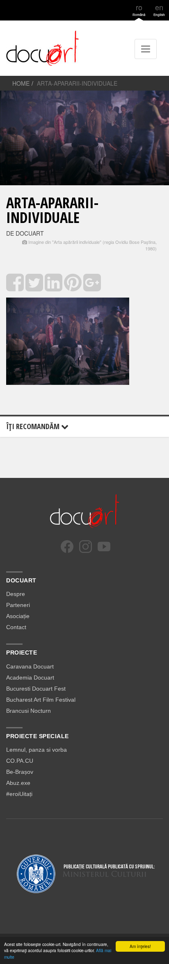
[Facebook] (67, 546)
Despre (15, 594)
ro (138, 9)
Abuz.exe (18, 783)
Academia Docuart (30, 677)
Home (21, 83)
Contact (16, 627)
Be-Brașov (19, 771)
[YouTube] (104, 546)
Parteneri (18, 605)
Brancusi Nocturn (28, 710)
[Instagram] (85, 546)
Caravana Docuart (30, 666)
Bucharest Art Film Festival (40, 699)
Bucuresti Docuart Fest (36, 688)
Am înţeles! (140, 946)
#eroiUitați (19, 794)
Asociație (18, 616)
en (159, 9)
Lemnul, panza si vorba (36, 749)
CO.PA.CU (19, 760)
